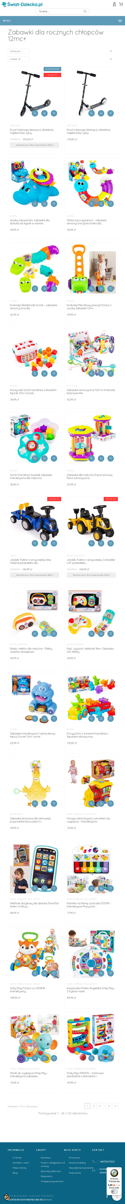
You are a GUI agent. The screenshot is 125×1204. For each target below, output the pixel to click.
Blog (15, 1172)
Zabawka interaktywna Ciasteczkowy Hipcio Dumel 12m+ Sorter (32, 735)
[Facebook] (107, 1196)
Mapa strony (19, 1167)
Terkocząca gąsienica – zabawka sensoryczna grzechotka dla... (87, 222)
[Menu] (120, 1169)
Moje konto (75, 1172)
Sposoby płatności (51, 1171)
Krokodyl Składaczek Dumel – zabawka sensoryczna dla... (33, 306)
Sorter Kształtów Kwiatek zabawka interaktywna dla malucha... (31, 476)
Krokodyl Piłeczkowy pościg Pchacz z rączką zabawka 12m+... (89, 306)
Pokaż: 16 (15, 59)
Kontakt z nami (21, 1162)
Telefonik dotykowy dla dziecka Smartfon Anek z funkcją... (34, 905)
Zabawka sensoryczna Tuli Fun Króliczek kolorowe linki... (91, 391)
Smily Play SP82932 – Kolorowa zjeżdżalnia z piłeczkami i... (85, 1074)
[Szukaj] (85, 11)
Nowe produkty (77, 1162)
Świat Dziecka (75, 555)
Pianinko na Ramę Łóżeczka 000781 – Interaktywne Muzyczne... (89, 905)
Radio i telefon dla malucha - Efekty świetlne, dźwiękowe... (31, 650)
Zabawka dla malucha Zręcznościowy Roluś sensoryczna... (89, 476)
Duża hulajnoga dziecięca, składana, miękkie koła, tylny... (32, 131)
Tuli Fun (72, 385)
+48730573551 (107, 1161)
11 (109, 1105)
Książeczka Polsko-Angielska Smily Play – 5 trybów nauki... (91, 990)
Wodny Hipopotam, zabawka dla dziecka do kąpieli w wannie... (29, 222)
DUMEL (14, 216)
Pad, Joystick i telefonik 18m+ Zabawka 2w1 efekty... (90, 650)
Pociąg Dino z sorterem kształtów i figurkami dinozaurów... (87, 735)
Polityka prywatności (52, 1181)
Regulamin (46, 1176)
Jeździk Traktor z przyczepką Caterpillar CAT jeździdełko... (91, 561)
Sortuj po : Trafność (20, 51)
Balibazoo (16, 814)
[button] (35, 113)
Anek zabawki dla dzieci (82, 814)
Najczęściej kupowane (81, 1167)
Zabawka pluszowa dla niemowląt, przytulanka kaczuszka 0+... (30, 820)
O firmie (17, 1157)
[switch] (114, 1192)
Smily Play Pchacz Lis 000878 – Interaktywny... (28, 990)
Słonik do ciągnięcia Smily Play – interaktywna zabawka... (29, 1074)
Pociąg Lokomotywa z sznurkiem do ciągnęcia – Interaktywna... (88, 820)
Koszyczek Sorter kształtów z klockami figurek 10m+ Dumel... (33, 391)
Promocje (74, 1157)
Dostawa (46, 1157)
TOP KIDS (15, 125)
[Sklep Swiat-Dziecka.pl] (22, 5)
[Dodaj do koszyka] (44, 113)
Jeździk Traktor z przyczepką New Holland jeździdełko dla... (30, 561)
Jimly (13, 555)
